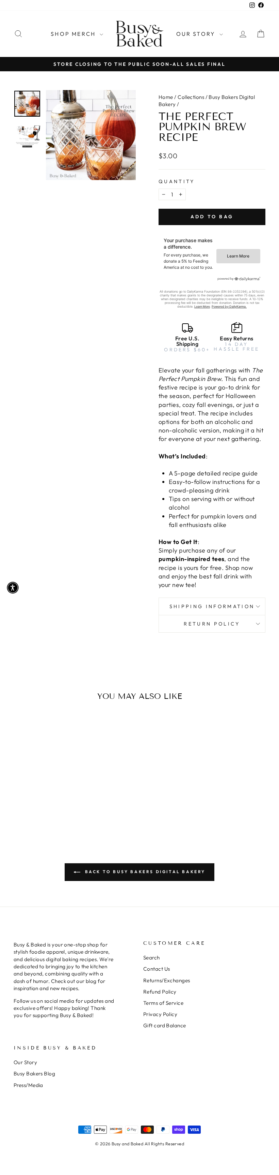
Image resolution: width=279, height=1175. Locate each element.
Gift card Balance (164, 1025)
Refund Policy (160, 991)
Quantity (177, 181)
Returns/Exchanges (166, 980)
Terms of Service (163, 1003)
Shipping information (212, 606)
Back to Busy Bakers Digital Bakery (144, 871)
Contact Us (156, 969)
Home (166, 97)
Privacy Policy (160, 1014)
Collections (191, 97)
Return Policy (212, 624)
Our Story (197, 33)
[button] (13, 587)
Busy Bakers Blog (34, 1073)
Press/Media (28, 1085)
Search (151, 957)
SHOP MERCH (74, 33)
